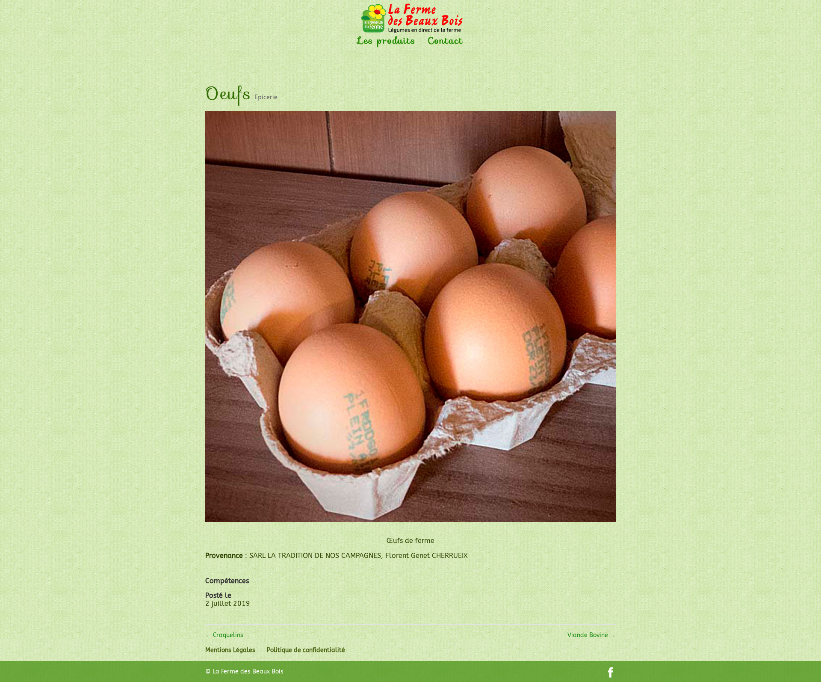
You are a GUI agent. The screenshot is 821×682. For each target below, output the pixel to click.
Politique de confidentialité (306, 650)
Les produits (387, 42)
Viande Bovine (591, 635)
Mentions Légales (230, 650)
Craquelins (224, 635)
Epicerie (266, 97)
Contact (445, 42)
